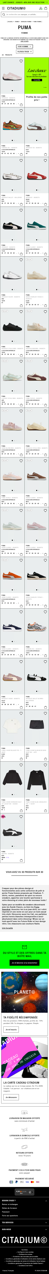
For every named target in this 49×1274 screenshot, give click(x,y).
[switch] (31, 1192)
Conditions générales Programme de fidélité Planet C (25, 1263)
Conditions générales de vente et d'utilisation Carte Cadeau (25, 1261)
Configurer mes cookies (25, 1252)
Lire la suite (7, 928)
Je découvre (11, 1097)
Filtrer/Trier (23, 52)
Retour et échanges (10, 1204)
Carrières (24, 1250)
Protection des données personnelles (25, 1256)
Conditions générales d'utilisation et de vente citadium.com (25, 1259)
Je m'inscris (11, 1029)
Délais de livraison (9, 1208)
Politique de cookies (25, 1254)
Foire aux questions (10, 1215)
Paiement (6, 1212)
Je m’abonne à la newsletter (24, 962)
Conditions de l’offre (25, 1265)
